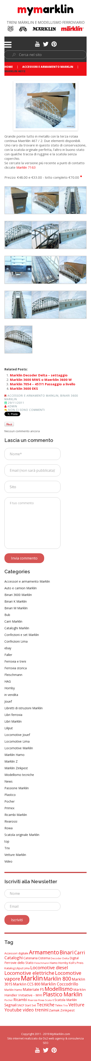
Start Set (30, 1005)
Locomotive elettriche (29, 972)
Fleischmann (13, 675)
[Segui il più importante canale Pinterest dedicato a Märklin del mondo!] (54, 43)
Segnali (10, 1005)
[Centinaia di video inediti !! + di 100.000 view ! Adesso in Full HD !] (37, 43)
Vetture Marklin (15, 855)
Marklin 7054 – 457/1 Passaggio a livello (42, 384)
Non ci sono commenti (26, 410)
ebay (7, 648)
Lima (27, 968)
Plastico (10, 795)
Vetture (76, 1004)
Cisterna (44, 958)
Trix (7, 848)
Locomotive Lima (17, 741)
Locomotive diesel (49, 967)
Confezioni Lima (16, 641)
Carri (79, 952)
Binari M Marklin (16, 608)
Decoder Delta (60, 958)
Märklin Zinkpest (16, 768)
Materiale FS (33, 989)
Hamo (54, 963)
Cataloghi (13, 957)
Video (8, 861)
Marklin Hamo (14, 755)
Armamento (44, 952)
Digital (74, 958)
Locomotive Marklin (18, 748)
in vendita (11, 695)
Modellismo (59, 988)
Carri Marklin (13, 621)
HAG (7, 681)
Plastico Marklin (62, 994)
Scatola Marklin (66, 1000)
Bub (7, 615)
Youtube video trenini (26, 1010)
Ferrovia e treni (15, 661)
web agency (57, 1038)
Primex (9, 808)
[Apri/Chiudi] (7, 44)
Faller (8, 655)
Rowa (8, 828)
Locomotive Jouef (17, 735)
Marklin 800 (57, 978)
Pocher (9, 801)
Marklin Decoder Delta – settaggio (39, 375)
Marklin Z (11, 761)
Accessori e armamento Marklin (47, 67)
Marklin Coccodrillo (59, 984)
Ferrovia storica (15, 668)
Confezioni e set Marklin (21, 635)
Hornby (9, 688)
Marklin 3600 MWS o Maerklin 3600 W (41, 379)
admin (12, 406)
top (6, 841)
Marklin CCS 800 (26, 984)
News (8, 781)
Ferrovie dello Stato (19, 963)
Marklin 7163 (26, 167)
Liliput (8, 728)
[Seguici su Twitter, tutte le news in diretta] (45, 43)
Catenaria (30, 958)
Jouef (8, 701)
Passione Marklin (16, 788)
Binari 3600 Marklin (18, 595)
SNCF (20, 1005)
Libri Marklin (13, 721)
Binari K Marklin (15, 601)
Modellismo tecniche (19, 775)
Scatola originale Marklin (21, 835)
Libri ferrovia (13, 715)
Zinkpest (67, 1010)
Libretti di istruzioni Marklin (23, 708)
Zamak (54, 1010)
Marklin (32, 978)
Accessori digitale (16, 953)
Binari (67, 952)
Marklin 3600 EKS (24, 388)
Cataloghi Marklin (16, 628)
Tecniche (46, 1005)
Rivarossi (10, 821)
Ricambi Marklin (15, 815)
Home (8, 67)
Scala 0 (49, 1000)
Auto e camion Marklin (20, 588)
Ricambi (20, 999)
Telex (59, 1005)
